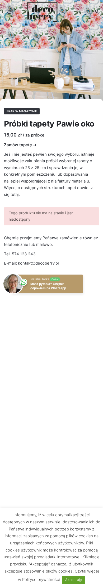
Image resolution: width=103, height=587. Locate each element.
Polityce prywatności (41, 579)
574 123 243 (24, 253)
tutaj (15, 194)
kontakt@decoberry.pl (38, 263)
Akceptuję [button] (73, 580)
